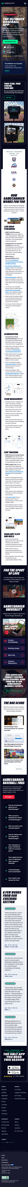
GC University (5, 1125)
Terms (3, 1157)
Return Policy (5, 1160)
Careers (17, 1125)
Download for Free (10, 41)
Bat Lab (4, 1128)
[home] (8, 3)
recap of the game (10, 364)
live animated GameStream (13, 372)
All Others (4, 1114)
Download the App (20, 1098)
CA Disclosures (5, 1162)
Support (4, 1131)
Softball (4, 1092)
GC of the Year (19, 1131)
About (16, 1122)
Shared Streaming (10, 277)
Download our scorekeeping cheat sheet (13, 350)
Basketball (5, 1095)
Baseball (4, 1089)
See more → (19, 769)
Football (4, 1111)
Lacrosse (4, 1104)
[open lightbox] (14, 591)
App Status (5, 1134)
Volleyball (4, 1098)
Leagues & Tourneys (20, 1092)
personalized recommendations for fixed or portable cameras (14, 262)
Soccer (4, 1101)
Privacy (3, 1155)
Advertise (17, 1128)
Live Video (18, 1089)
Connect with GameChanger (14, 691)
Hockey (4, 1107)
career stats (11, 497)
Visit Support (9, 797)
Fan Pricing (18, 1095)
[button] (25, 3)
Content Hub (5, 1122)
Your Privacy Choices (6, 1164)
